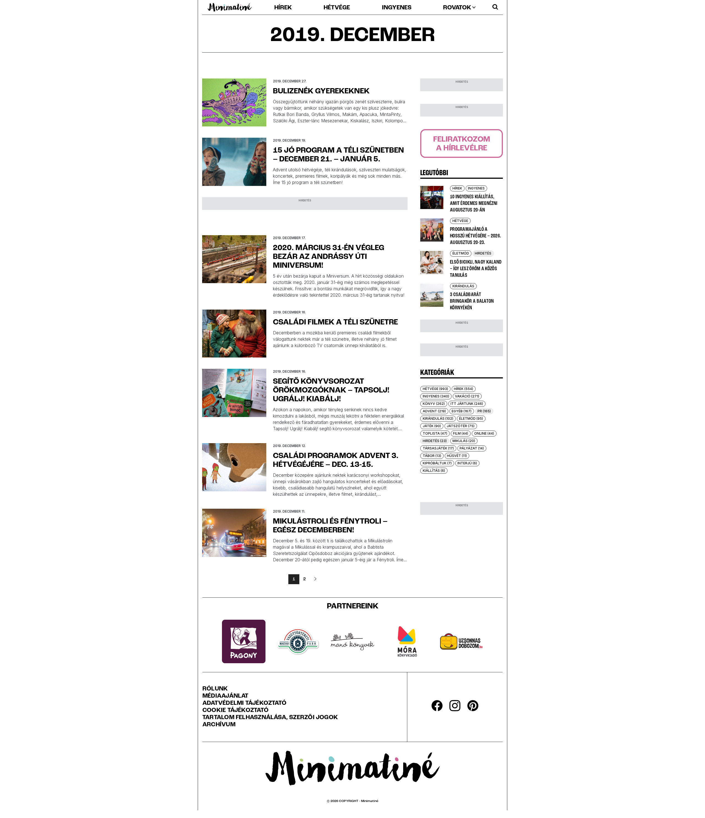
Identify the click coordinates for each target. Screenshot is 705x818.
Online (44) (484, 433)
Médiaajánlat (225, 696)
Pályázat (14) (472, 448)
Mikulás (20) (463, 441)
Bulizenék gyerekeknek (321, 91)
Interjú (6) (467, 463)
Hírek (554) (463, 389)
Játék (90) (432, 426)
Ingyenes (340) (436, 396)
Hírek (283, 8)
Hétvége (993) (435, 389)
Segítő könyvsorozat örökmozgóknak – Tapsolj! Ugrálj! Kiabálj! (331, 390)
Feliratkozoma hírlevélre (461, 144)
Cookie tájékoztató (235, 711)
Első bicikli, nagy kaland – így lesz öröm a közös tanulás (476, 268)
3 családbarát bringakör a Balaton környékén (472, 301)
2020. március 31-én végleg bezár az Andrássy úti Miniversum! (328, 257)
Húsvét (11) (457, 456)
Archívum (218, 725)
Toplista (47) (435, 433)
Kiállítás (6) (434, 470)
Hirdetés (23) (435, 441)
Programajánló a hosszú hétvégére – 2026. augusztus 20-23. (475, 236)
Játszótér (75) (460, 426)
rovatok (457, 8)
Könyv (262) (434, 404)
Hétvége (337, 8)
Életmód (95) (471, 418)
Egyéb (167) (461, 411)
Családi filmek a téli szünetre (335, 322)
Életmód (460, 253)
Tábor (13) (432, 456)
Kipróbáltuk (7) (437, 463)
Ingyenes (396, 8)
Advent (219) (434, 411)
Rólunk (215, 689)
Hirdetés (483, 253)
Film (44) (460, 433)
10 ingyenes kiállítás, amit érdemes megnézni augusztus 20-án (473, 203)
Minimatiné (369, 801)
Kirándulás (463, 286)
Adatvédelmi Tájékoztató (244, 703)
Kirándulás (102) (438, 418)
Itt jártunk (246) (467, 404)
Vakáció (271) (467, 396)
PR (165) (484, 411)
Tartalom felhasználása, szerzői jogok (270, 718)
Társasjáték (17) (438, 448)
